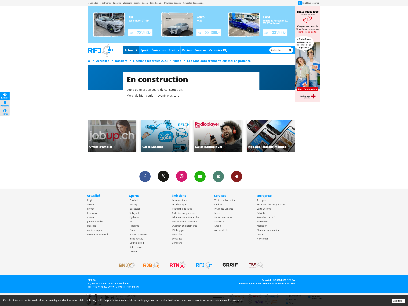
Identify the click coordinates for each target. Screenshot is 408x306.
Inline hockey (136, 238)
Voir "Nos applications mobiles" (220, 136)
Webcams (127, 3)
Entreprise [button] (106, 3)
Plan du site (133, 286)
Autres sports (136, 247)
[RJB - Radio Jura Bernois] (152, 265)
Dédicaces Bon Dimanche (185, 217)
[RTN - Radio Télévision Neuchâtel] (178, 265)
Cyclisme (134, 217)
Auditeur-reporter (311, 3)
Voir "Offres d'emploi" (272, 136)
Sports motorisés (138, 234)
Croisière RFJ (218, 50)
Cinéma (218, 204)
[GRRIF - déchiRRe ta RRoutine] (230, 265)
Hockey (133, 204)
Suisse (90, 204)
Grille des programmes (183, 213)
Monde (91, 209)
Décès (145, 3)
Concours (177, 243)
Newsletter (262, 238)
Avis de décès (221, 230)
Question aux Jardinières (184, 226)
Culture (91, 217)
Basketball (135, 209)
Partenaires (263, 221)
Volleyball (134, 213)
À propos (261, 200)
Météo (217, 213)
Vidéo (177, 61)
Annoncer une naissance (184, 221)
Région (90, 200)
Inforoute (117, 3)
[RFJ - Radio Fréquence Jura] (204, 265)
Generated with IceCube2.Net (279, 283)
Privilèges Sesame (223, 209)
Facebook (145, 176)
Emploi (137, 3)
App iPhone (218, 176)
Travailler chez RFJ (266, 217)
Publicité (261, 213)
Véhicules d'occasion (225, 200)
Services (200, 50)
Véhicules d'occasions (193, 3)
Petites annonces (223, 217)
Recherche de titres (182, 209)
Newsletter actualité (97, 234)
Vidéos (187, 50)
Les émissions (179, 200)
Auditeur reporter (96, 230)
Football (134, 200)
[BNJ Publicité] (126, 265)
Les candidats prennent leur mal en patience (219, 61)
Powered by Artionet (250, 283)
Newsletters (200, 176)
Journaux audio (95, 221)
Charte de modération (268, 230)
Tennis (133, 230)
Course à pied (137, 243)
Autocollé (177, 234)
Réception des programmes (271, 204)
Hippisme (134, 226)
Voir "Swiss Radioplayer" (166, 136)
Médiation (262, 226)
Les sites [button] (93, 3)
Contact (261, 234)
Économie (92, 213)
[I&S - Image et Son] (256, 265)
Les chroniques (180, 204)
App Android (236, 176)
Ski (131, 221)
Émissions (159, 50)
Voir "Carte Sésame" (114, 136)
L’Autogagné (178, 230)
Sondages (177, 238)
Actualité (131, 50)
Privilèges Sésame (172, 3)
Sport (145, 50)
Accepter (398, 300)
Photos (174, 50)
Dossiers (121, 61)
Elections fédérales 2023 (150, 61)
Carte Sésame (156, 3)
